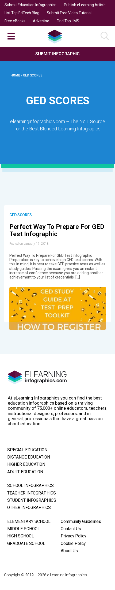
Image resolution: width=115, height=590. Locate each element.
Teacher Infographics (31, 493)
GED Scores (20, 215)
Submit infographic (57, 53)
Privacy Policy (73, 536)
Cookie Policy (73, 543)
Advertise (41, 21)
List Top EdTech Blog (22, 13)
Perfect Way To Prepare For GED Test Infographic (56, 230)
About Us (69, 550)
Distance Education (28, 457)
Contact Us (71, 528)
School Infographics (30, 485)
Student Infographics (31, 500)
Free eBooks (15, 21)
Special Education (27, 450)
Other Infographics (29, 507)
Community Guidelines (81, 521)
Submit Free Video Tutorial (69, 13)
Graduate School (26, 543)
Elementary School (29, 521)
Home (15, 75)
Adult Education (25, 472)
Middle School (23, 528)
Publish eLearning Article (85, 5)
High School (20, 536)
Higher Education (26, 464)
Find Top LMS (68, 21)
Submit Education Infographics (30, 5)
